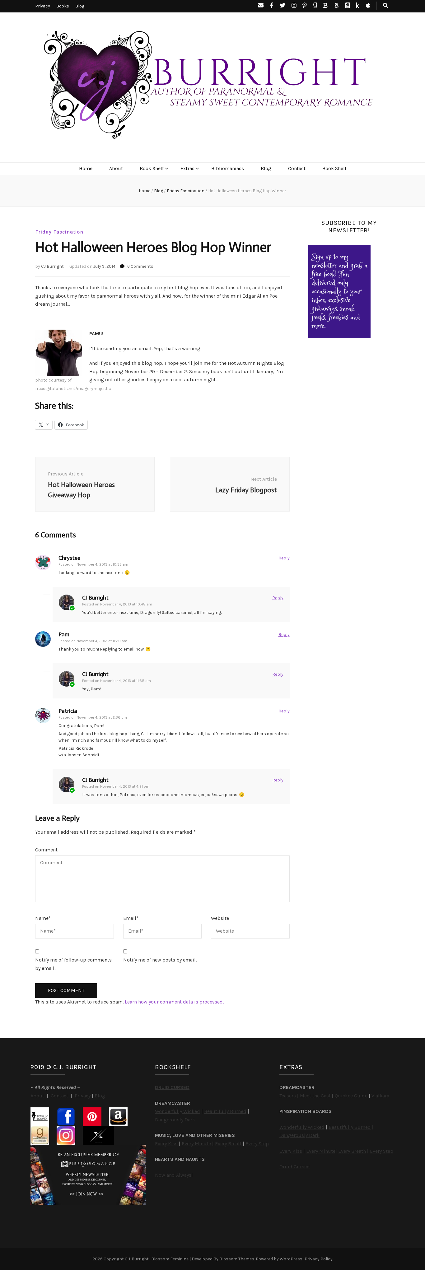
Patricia (67, 710)
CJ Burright (52, 266)
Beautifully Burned (225, 1111)
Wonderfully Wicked (177, 1111)
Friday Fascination (59, 232)
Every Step (257, 1144)
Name (43, 918)
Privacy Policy (319, 1259)
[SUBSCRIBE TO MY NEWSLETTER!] (339, 337)
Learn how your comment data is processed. (174, 1002)
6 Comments (140, 266)
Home (85, 168)
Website (220, 918)
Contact (297, 168)
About (116, 168)
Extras (187, 168)
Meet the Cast (315, 1096)
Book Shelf (152, 168)
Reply (284, 558)
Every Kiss (166, 1144)
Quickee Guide (351, 1096)
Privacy (42, 6)
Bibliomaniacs (227, 168)
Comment (46, 850)
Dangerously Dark (175, 1120)
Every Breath (229, 1144)
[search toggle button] (385, 6)
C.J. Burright (137, 1259)
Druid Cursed (294, 1167)
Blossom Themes (236, 1259)
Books (62, 6)
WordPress (291, 1259)
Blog (79, 6)
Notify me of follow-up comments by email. (73, 964)
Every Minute (196, 1144)
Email (130, 918)
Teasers (287, 1096)
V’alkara (380, 1096)
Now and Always (173, 1175)
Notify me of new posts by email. (160, 960)
